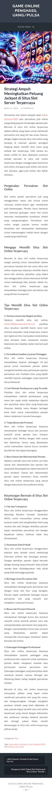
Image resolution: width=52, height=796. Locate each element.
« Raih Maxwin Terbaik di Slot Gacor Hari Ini (22, 760)
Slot (16, 738)
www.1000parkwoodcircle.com (19, 323)
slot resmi (19, 747)
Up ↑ (27, 790)
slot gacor (23, 744)
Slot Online (9, 747)
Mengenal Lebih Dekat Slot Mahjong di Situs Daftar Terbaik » (28, 770)
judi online (13, 744)
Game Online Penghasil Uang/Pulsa (26, 10)
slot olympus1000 (37, 744)
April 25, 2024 (11, 108)
